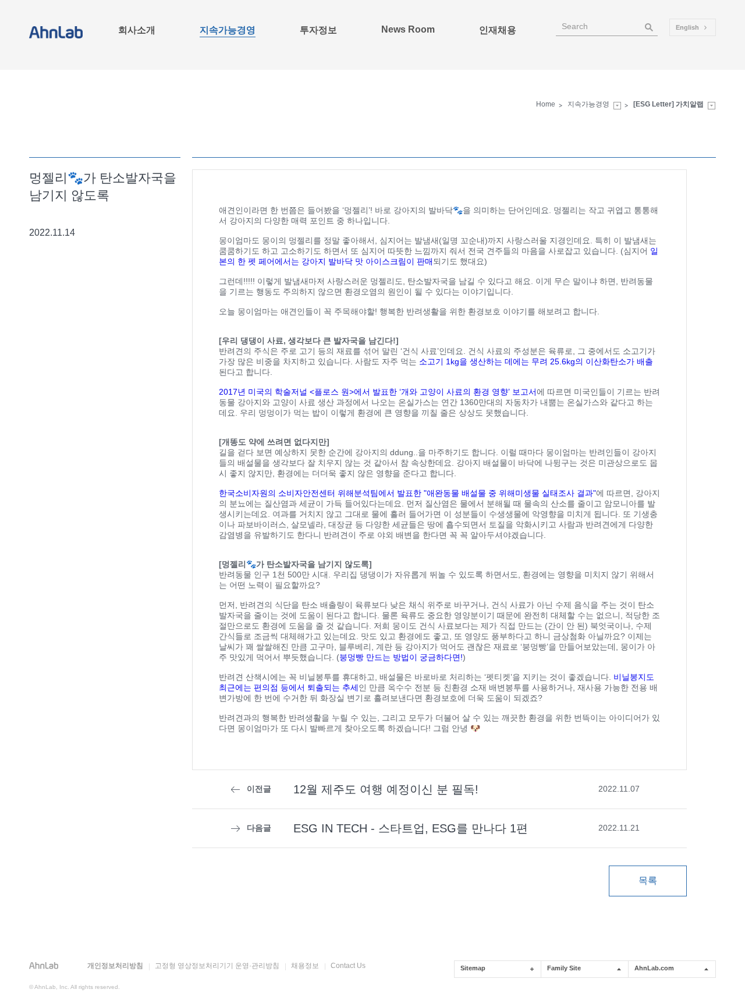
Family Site (564, 968)
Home (545, 104)
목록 (647, 880)
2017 (378, 391)
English (688, 27)
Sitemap (472, 968)
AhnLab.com (654, 968)
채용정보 (305, 966)
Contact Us (348, 966)
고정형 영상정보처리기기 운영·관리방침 (217, 966)
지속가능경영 (588, 104)
